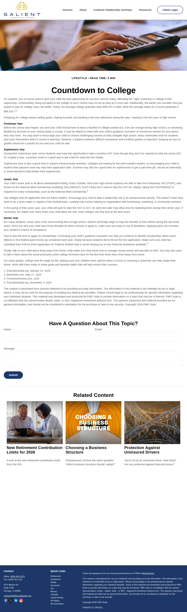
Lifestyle (54, 594)
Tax (52, 588)
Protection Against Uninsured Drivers (142, 450)
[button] (67, 10)
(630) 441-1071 (17, 576)
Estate (53, 582)
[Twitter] (11, 600)
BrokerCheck (148, 573)
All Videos (55, 600)
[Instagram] (21, 600)
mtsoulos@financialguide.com (17, 596)
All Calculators (57, 604)
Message (9, 348)
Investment (56, 579)
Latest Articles (57, 597)
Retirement (56, 576)
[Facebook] (6, 600)
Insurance (55, 585)
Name (7, 329)
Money (54, 591)
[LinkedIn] (16, 600)
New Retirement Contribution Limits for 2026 (35, 450)
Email (98, 329)
